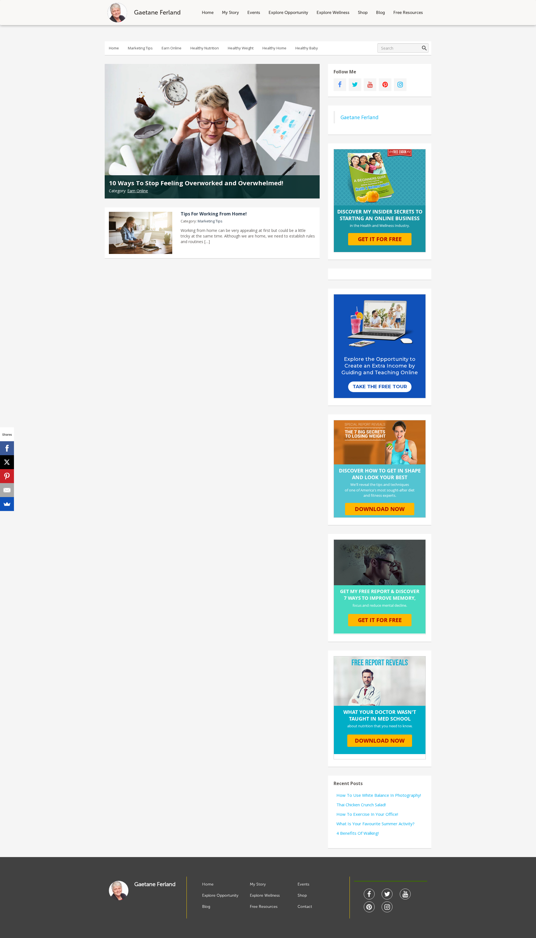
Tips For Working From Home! (214, 214)
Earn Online (171, 48)
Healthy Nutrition (204, 48)
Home (208, 12)
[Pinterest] (7, 476)
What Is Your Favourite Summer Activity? (375, 823)
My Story (230, 12)
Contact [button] (305, 906)
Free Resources (408, 12)
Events (253, 12)
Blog (380, 12)
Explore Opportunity (288, 12)
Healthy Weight (240, 48)
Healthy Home (274, 48)
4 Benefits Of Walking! (357, 833)
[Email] (7, 490)
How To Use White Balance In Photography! (378, 795)
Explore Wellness (333, 12)
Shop (363, 12)
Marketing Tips (140, 48)
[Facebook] (7, 448)
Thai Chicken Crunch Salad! (361, 804)
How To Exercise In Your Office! (367, 814)
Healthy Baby (306, 48)
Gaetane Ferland (360, 117)
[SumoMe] (7, 504)
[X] (7, 462)
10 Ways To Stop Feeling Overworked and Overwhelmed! (196, 183)
